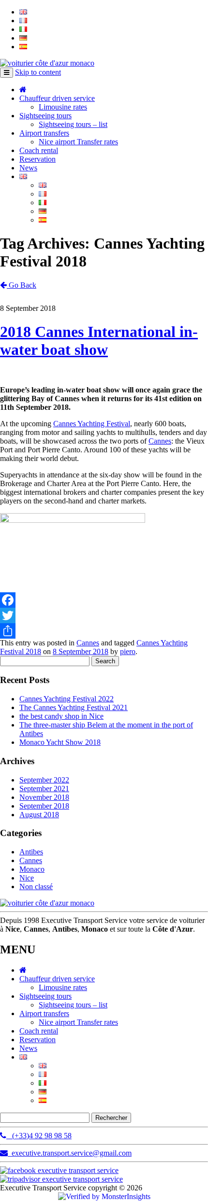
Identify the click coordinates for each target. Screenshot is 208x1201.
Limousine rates (63, 107)
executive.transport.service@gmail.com (70, 1153)
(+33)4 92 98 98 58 (39, 1135)
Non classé (36, 886)
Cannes (160, 441)
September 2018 (44, 806)
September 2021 (44, 788)
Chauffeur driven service (57, 98)
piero (127, 651)
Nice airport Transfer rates (78, 142)
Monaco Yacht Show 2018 (60, 742)
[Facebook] (104, 600)
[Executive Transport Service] (47, 63)
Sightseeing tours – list (73, 124)
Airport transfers (44, 133)
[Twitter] (104, 615)
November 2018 (44, 797)
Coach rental (38, 150)
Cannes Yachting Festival (91, 423)
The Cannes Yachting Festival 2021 (73, 707)
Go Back (21, 285)
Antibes (31, 852)
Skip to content (38, 72)
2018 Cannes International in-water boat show (99, 340)
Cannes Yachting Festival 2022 (66, 699)
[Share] (104, 631)
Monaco (32, 869)
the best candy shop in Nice (61, 716)
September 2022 (44, 780)
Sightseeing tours (45, 116)
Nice (26, 878)
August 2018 (39, 814)
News (28, 168)
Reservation (37, 159)
